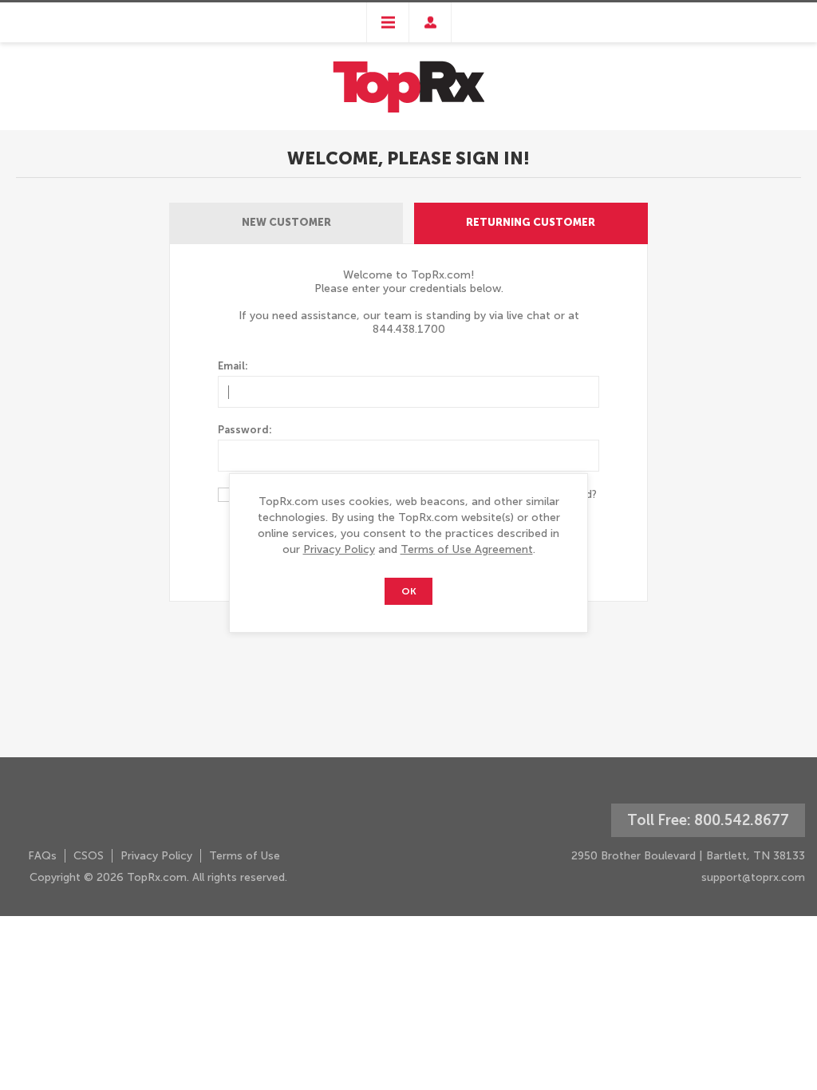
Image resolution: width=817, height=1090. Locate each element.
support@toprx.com (753, 877)
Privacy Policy (339, 549)
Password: (245, 430)
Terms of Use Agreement (467, 549)
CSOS (88, 856)
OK (408, 591)
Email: (233, 366)
